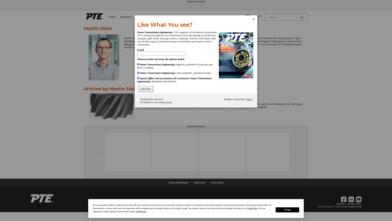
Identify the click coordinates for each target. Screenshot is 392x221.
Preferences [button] (141, 212)
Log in (249, 99)
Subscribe (146, 88)
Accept (287, 210)
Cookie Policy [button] (252, 208)
